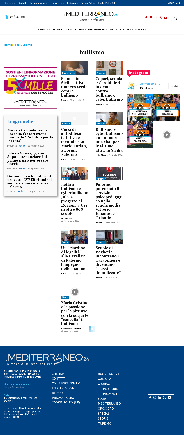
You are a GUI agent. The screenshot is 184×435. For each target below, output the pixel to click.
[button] (175, 18)
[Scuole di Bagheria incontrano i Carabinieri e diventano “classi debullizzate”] (109, 237)
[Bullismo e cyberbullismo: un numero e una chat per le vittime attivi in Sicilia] (109, 118)
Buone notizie (68, 73)
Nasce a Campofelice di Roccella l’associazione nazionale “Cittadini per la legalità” (30, 135)
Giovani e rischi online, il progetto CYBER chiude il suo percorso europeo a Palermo (29, 181)
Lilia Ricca (101, 155)
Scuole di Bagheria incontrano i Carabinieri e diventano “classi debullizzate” (108, 260)
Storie (65, 297)
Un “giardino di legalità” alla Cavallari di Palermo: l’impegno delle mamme (73, 258)
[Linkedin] (156, 18)
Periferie (12, 168)
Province (12, 145)
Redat (22, 145)
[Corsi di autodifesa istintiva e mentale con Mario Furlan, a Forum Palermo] (74, 118)
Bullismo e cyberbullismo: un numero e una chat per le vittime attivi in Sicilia (109, 140)
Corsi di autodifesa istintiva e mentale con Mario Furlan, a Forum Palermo (74, 142)
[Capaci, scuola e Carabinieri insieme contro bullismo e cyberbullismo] (109, 68)
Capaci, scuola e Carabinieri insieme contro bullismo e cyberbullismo (109, 89)
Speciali (11, 191)
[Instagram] (151, 18)
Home (8, 44)
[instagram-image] (139, 107)
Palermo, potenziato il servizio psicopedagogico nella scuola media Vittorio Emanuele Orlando (109, 201)
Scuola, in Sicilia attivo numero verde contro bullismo (74, 87)
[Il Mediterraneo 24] (92, 15)
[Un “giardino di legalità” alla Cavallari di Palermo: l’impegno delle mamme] (74, 237)
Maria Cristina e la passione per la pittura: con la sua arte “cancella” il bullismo (74, 313)
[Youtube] (166, 18)
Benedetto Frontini (71, 328)
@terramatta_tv (149, 83)
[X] (161, 18)
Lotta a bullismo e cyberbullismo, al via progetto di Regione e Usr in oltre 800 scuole (74, 199)
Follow (174, 85)
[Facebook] (146, 18)
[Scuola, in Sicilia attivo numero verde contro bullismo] (74, 68)
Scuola (65, 179)
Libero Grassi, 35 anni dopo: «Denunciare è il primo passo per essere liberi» (27, 158)
